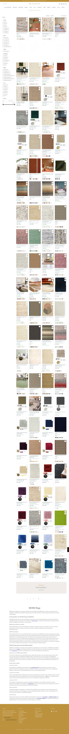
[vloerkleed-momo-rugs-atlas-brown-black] (43, 394)
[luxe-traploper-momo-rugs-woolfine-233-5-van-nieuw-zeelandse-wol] (32, 461)
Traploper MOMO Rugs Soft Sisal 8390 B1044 (35, 317)
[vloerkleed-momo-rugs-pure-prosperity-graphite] (32, 394)
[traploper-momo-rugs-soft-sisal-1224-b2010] (60, 227)
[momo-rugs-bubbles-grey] (20, 371)
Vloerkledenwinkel (20, 729)
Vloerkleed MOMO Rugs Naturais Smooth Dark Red (47, 480)
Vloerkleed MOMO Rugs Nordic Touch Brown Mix (22, 341)
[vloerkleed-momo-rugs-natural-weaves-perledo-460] (33, 84)
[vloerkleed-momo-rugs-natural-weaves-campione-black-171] (56, 251)
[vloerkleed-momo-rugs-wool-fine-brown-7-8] (60, 275)
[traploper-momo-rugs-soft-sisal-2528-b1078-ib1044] (36, 275)
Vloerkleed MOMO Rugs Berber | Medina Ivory (60, 502)
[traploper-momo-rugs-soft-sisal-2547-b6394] (36, 347)
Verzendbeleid (46, 729)
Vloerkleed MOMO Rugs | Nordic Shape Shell (47, 317)
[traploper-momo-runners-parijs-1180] (33, 203)
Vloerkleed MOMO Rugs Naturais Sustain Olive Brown (60, 58)
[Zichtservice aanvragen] (27, 20)
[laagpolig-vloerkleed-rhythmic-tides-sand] (44, 84)
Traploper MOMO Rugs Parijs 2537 (59, 433)
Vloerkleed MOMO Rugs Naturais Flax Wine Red (22, 456)
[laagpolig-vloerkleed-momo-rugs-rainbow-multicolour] (44, 275)
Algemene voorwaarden (39, 729)
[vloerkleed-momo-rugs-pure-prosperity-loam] (33, 394)
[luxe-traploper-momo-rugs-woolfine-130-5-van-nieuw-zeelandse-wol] (35, 251)
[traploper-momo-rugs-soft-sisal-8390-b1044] (32, 323)
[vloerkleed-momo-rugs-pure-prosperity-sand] (36, 394)
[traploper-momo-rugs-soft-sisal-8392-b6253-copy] (30, 323)
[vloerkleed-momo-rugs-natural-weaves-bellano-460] (59, 108)
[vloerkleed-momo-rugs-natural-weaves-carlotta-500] (48, 39)
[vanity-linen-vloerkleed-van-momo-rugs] (17, 39)
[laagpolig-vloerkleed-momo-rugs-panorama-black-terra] (22, 203)
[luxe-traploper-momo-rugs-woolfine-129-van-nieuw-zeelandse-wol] (30, 251)
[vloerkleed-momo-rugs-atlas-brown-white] (44, 394)
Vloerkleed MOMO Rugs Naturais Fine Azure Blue (47, 574)
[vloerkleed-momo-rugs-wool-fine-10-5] (62, 275)
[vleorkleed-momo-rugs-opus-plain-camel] (59, 323)
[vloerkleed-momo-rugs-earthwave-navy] (20, 179)
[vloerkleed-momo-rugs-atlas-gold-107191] (46, 394)
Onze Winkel (21, 713)
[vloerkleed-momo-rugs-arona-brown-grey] (35, 532)
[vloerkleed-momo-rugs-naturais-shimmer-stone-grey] (57, 371)
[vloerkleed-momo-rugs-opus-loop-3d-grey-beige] (32, 437)
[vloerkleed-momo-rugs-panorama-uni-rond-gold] (48, 299)
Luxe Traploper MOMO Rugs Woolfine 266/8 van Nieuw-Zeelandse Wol (34, 456)
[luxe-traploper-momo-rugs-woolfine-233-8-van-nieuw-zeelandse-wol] (33, 461)
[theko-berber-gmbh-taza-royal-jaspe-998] (32, 484)
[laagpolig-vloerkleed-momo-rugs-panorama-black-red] (19, 203)
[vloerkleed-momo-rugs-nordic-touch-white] (24, 323)
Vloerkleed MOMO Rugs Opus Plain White (59, 317)
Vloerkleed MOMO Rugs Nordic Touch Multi (22, 317)
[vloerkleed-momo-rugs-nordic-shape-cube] (48, 323)
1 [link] (27, 598)
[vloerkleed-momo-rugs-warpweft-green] (19, 179)
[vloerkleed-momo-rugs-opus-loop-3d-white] (30, 437)
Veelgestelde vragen (38, 716)
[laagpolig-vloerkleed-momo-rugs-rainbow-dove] (43, 275)
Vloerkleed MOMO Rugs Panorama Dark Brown (20, 197)
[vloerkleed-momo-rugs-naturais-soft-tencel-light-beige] (60, 299)
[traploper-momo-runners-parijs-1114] (30, 203)
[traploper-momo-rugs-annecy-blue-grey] (32, 179)
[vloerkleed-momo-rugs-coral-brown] (46, 179)
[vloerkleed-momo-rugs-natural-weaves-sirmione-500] (35, 508)
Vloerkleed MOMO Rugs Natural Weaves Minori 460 (60, 550)
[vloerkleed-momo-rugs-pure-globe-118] (33, 108)
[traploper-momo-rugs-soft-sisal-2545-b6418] (33, 347)
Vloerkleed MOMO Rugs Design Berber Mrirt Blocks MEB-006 (34, 412)
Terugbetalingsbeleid (27, 729)
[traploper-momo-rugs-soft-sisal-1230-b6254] (62, 227)
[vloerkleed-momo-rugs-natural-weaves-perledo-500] (35, 84)
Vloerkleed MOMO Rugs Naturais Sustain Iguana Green (22, 412)
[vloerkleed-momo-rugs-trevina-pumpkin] (20, 227)
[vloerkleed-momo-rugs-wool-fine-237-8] (44, 156)
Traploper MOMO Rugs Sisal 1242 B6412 (60, 221)
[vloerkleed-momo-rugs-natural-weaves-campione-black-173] (59, 251)
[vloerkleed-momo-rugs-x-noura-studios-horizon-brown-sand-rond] (33, 299)
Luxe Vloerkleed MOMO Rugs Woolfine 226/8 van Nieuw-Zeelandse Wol (59, 269)
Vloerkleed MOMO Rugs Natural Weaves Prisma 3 (22, 78)
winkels (18, 649)
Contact (63, 7)
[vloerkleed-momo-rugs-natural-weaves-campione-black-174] (60, 251)
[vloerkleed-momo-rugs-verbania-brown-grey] (59, 578)
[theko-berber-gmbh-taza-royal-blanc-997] (30, 484)
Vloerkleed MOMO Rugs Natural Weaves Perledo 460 (35, 78)
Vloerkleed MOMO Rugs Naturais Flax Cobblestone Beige (22, 480)
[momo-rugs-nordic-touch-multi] (22, 323)
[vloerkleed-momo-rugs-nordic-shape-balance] (44, 323)
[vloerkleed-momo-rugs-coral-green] (48, 179)
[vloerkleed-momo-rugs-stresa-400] (22, 132)
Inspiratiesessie (21, 719)
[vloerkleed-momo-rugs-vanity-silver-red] (24, 39)
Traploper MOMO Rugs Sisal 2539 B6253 (35, 341)
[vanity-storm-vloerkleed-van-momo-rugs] (22, 39)
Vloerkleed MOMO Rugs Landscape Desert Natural (21, 102)
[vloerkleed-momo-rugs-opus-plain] (57, 323)
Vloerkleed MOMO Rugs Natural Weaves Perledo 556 (47, 245)
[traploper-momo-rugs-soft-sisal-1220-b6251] (59, 227)
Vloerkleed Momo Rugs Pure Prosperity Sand (34, 389)
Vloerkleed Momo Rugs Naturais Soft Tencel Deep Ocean (60, 293)
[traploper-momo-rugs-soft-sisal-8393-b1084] (33, 323)
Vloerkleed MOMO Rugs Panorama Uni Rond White (46, 293)
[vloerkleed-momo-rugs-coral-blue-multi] (44, 179)
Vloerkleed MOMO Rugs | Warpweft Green (21, 174)
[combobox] (8, 4)
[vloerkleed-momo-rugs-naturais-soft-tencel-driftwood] (56, 299)
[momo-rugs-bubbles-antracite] (17, 371)
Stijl (35, 7)
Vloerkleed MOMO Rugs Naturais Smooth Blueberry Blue (22, 550)
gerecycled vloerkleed (41, 698)
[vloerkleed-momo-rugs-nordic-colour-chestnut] (30, 156)
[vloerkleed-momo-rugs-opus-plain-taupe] (60, 323)
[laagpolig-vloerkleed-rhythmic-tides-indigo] (43, 84)
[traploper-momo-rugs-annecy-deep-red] (36, 179)
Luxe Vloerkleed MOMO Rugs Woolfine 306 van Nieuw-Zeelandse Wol (46, 151)
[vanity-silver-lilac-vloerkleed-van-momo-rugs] (20, 39)
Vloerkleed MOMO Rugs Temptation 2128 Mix (46, 58)
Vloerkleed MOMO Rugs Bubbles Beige (22, 365)
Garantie (36, 712)
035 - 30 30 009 (7, 717)
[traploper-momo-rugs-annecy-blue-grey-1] (33, 179)
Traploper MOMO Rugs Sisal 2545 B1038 (60, 456)
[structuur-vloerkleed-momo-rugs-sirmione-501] (36, 508)
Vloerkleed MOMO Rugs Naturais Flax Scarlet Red (47, 456)
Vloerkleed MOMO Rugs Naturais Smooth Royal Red (22, 526)
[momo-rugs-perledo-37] (32, 84)
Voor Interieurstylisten (22, 718)
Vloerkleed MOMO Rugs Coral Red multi (47, 174)
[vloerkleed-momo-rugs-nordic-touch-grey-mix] (20, 323)
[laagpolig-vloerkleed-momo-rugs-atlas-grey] (49, 394)
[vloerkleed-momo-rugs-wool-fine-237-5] (43, 156)
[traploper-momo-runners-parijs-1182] (36, 203)
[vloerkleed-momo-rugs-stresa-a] (17, 132)
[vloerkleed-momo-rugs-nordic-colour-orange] (36, 156)
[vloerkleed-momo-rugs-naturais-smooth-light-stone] (60, 371)
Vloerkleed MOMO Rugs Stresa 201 (34, 221)
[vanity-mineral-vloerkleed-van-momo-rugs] (19, 39)
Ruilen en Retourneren (39, 715)
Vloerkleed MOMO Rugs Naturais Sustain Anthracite (47, 412)
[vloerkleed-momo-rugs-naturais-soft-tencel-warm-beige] (62, 299)
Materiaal (39, 7)
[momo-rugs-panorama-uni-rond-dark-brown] (44, 299)
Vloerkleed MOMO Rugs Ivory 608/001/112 (34, 574)
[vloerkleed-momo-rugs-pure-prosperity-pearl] (35, 394)
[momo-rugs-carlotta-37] (44, 39)
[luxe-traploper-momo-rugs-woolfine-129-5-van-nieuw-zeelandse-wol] (32, 251)
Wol (47, 676)
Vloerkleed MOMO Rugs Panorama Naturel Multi (46, 197)
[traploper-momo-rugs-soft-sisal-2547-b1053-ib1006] (30, 275)
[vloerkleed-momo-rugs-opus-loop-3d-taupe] (36, 437)
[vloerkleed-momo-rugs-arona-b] (32, 532)
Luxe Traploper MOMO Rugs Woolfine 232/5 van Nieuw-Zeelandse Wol (34, 245)
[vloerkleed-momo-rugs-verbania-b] (57, 578)
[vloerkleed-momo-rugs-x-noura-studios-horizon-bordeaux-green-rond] (32, 299)
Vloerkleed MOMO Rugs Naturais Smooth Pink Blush (47, 526)
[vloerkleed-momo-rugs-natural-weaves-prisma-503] (22, 84)
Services (53, 7)
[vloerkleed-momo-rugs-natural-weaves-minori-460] (56, 556)
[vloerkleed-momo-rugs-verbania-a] (56, 578)
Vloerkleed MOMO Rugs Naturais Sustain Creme (47, 102)
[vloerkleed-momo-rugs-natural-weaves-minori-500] (57, 556)
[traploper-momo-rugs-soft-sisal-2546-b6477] (35, 347)
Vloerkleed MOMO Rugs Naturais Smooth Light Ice (47, 550)
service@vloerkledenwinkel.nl (11, 719)
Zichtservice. (14, 650)
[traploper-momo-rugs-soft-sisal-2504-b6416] (30, 347)
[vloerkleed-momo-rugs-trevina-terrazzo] (17, 227)
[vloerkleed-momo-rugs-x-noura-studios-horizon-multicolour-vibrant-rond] (35, 299)
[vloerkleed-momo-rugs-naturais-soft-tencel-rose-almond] (57, 299)
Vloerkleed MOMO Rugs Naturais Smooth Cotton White (47, 502)
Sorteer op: (48, 15)
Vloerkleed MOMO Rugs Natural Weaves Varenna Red (60, 389)
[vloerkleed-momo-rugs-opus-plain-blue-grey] (62, 323)
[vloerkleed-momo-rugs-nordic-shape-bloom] (46, 323)
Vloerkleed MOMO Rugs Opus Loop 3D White (34, 433)
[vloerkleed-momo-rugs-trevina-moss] (24, 227)
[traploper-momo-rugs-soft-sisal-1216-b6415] (56, 227)
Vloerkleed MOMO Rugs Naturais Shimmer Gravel (60, 150)
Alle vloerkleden (7, 7)
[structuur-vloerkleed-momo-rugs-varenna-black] (56, 347)
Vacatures (20, 722)
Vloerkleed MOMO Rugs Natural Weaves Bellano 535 (47, 221)
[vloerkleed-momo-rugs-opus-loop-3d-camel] (33, 437)
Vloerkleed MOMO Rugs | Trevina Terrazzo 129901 (22, 221)
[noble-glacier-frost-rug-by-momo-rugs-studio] (56, 179)
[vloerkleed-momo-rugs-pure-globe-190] (36, 108)
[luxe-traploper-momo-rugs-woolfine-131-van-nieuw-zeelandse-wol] (36, 251)
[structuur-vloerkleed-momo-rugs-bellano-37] (57, 108)
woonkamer (45, 696)
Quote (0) (68, 549)
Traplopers (15, 7)
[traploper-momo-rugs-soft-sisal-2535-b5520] (35, 275)
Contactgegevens (51, 729)
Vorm (44, 7)
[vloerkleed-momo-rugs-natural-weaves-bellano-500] (60, 108)
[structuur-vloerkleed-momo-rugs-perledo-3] (30, 84)
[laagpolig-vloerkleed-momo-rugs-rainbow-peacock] (46, 275)
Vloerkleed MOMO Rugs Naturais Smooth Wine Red (22, 502)
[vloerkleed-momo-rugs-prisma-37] (19, 84)
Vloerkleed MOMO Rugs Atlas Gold (47, 389)
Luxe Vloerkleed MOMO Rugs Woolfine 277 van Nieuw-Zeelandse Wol (59, 527)
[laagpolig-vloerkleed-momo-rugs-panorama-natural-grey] (20, 203)
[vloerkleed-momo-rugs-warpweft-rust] (22, 179)
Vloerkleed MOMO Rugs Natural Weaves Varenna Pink (60, 341)
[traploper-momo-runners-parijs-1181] (35, 203)
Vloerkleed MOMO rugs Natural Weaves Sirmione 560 (34, 502)
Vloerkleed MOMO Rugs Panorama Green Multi (20, 293)
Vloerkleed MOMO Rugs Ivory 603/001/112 (60, 126)
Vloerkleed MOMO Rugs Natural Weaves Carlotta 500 (22, 269)
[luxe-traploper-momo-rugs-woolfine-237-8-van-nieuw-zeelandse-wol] (35, 461)
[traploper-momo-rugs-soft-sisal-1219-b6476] (57, 227)
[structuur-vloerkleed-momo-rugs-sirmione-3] (30, 508)
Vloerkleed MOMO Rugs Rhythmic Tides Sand (46, 78)
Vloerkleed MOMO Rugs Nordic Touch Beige (47, 365)
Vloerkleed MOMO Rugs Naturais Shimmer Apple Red (35, 58)
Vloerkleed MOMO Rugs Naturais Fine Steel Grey (22, 574)
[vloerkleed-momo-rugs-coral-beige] (43, 179)
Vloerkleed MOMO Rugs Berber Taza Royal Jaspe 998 (34, 480)
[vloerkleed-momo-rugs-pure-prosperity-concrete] (30, 394)
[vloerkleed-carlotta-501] (49, 39)
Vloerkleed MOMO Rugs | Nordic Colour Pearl (35, 150)
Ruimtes (26, 7)
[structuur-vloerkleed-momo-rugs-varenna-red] (62, 347)
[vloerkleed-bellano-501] (62, 108)
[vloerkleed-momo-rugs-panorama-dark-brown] (24, 203)
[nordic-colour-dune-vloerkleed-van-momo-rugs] (33, 156)
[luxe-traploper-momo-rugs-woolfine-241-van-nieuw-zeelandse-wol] (36, 461)
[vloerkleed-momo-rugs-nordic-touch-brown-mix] (19, 323)
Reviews (20, 716)
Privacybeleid (33, 729)
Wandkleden (20, 7)
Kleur (30, 7)
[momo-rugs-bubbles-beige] (19, 371)
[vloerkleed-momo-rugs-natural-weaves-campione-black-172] (57, 251)
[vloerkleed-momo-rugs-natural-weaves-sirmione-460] (33, 508)
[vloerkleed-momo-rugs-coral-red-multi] (49, 179)
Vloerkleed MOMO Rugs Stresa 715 (22, 244)
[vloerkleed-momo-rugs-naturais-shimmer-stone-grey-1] (59, 371)
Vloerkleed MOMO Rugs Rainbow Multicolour (47, 269)
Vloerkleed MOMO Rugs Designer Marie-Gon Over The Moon (60, 197)
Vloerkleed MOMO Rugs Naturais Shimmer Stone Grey (60, 365)
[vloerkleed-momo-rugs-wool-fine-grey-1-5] (59, 275)
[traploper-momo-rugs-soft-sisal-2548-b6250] (32, 275)
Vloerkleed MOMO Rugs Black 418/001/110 (60, 480)
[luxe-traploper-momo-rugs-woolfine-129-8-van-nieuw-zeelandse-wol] (33, 251)
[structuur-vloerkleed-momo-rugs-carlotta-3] (43, 39)
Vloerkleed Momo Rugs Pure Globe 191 (34, 102)
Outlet (58, 7)
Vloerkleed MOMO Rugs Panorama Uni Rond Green (21, 389)
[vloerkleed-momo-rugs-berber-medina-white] (57, 508)
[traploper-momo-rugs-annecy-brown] (35, 179)
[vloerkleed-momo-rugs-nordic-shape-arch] (43, 323)
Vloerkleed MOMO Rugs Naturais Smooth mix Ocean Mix (35, 550)
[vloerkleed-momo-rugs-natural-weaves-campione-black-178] (62, 251)
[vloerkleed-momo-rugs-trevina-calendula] (19, 227)
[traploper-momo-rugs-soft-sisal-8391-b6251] (36, 323)
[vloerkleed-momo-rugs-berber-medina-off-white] (56, 508)
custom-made (34, 620)
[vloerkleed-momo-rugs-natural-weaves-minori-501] (59, 556)
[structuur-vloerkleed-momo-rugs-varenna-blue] (57, 347)
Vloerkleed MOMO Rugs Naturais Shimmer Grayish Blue (22, 58)
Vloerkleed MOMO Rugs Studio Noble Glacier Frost (60, 174)
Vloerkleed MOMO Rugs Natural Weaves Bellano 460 (47, 126)
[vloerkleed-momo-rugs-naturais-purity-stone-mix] (56, 371)
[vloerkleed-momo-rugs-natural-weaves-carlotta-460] (46, 39)
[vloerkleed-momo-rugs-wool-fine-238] (46, 156)
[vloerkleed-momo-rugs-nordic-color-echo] (49, 323)
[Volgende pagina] (41, 599)
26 (38, 598)
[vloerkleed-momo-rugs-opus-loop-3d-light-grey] (35, 437)
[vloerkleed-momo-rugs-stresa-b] (19, 132)
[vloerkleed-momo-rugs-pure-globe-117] (32, 108)
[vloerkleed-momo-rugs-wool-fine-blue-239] (48, 156)
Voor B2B (20, 721)
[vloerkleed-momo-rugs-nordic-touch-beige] (17, 323)
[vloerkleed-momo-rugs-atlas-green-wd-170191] (48, 394)
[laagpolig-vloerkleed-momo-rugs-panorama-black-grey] (17, 203)
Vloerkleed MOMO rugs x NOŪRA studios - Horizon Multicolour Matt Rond (35, 293)
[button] (66, 4)
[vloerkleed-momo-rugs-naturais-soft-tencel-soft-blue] (59, 299)
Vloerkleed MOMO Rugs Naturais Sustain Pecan (60, 78)
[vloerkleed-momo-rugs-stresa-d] (20, 132)
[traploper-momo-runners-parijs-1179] (32, 203)
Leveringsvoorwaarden (39, 713)
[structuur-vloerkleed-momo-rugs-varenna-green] (59, 347)
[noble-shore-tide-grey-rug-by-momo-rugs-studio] (59, 179)
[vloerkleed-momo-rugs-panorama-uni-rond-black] (43, 299)
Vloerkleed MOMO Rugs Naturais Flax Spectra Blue (22, 433)
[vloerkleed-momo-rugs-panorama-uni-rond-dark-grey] (46, 299)
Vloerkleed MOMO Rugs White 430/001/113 (34, 365)
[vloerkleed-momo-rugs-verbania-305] (62, 578)
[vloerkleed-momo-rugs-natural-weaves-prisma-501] (20, 84)
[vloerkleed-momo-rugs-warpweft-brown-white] (17, 179)
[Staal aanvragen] (27, 18)
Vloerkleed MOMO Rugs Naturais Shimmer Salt (22, 150)
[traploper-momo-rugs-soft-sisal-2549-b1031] (33, 275)
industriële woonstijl (35, 667)
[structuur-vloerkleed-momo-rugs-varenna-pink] (60, 347)
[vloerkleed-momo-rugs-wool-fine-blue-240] (49, 156)
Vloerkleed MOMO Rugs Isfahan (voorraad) (60, 33)
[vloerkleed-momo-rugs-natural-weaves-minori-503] (60, 556)
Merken (48, 7)
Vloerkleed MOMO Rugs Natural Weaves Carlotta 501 (47, 33)
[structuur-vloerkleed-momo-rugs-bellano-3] (56, 108)
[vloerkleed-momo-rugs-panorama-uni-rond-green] (49, 299)
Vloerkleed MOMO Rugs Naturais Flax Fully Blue (47, 433)
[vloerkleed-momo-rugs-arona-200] (36, 532)
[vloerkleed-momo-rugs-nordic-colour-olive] (35, 156)
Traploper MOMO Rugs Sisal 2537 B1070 (35, 269)
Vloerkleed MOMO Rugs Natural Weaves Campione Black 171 (60, 245)
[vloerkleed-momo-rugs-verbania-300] (60, 578)
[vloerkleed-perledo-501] (36, 84)
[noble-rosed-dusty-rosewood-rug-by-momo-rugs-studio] (57, 179)
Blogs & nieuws (21, 715)
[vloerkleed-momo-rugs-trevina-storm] (22, 227)
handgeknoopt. (31, 683)
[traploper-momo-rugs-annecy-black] (30, 179)
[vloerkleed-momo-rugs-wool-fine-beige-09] (56, 275)
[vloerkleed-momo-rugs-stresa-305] (24, 132)
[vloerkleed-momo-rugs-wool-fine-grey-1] (57, 275)
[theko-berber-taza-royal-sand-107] (33, 484)
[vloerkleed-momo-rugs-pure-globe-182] (35, 108)
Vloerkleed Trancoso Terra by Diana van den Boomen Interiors (35, 33)
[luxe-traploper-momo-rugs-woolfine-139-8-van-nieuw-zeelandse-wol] (30, 461)
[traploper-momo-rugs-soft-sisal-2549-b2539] (32, 347)
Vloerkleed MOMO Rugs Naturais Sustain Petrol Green (35, 126)
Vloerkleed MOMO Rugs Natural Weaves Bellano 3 (60, 102)
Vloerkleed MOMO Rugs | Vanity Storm (22, 33)
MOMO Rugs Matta (53, 696)
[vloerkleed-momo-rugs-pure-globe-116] (30, 108)
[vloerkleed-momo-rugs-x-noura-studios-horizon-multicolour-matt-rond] (30, 299)
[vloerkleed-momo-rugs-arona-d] (33, 532)
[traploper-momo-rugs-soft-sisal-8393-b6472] (35, 323)
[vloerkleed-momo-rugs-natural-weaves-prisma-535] (24, 84)
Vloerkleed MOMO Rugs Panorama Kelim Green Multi (46, 341)
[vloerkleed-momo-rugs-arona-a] (30, 532)
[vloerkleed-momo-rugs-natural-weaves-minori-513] (62, 556)
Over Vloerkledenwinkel (23, 712)
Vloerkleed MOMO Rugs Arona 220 (34, 526)
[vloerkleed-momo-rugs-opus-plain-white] (56, 323)
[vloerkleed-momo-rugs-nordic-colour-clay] (32, 156)
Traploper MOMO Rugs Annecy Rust (34, 174)
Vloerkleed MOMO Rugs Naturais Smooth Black (60, 412)
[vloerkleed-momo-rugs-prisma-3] (17, 84)
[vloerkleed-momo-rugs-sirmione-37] (32, 508)
